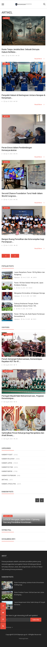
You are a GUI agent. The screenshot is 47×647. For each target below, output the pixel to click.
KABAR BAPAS (7, 471)
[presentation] (37, 500)
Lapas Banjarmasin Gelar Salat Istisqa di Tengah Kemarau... (29, 603)
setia (3, 55)
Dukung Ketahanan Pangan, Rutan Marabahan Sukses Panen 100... (26, 305)
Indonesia (7, 627)
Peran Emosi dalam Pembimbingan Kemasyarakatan (17, 148)
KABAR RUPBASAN (9, 475)
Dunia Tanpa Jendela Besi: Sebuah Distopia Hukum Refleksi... (20, 50)
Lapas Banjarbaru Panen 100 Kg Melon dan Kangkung (29, 273)
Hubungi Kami (23, 638)
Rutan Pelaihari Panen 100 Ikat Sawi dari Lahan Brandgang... (29, 593)
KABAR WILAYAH (8, 459)
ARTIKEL (5, 479)
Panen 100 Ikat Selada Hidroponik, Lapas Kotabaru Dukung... (28, 284)
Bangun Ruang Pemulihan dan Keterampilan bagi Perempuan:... (23, 240)
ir (2, 101)
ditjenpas (17, 277)
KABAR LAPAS (7, 463)
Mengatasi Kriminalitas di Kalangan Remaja (29, 293)
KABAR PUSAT (7, 454)
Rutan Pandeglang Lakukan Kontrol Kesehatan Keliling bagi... (29, 584)
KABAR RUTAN (7, 467)
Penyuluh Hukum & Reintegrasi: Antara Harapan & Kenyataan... (23, 96)
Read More (38, 59)
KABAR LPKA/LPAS (9, 484)
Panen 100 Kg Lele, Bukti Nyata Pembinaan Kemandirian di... (29, 315)
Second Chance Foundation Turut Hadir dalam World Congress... (22, 194)
